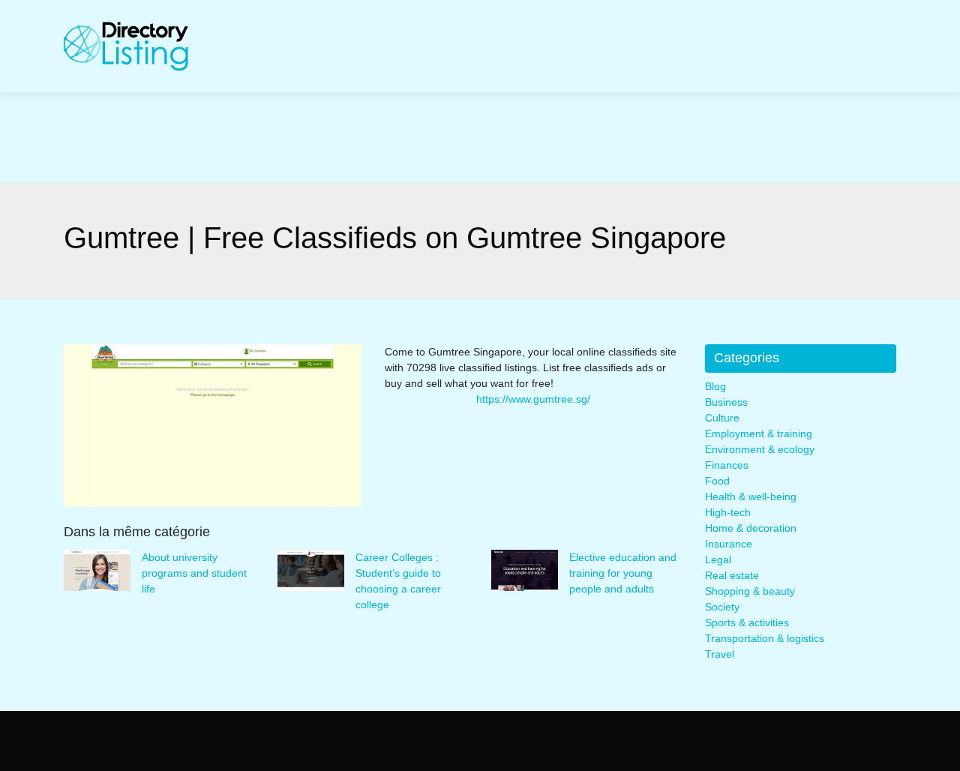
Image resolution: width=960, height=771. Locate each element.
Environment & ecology (759, 449)
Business (726, 402)
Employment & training (758, 434)
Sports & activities (747, 622)
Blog (715, 386)
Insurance (728, 544)
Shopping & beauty (750, 591)
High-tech (728, 512)
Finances (726, 465)
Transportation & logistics (764, 638)
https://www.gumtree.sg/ (533, 399)
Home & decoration (750, 528)
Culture (722, 418)
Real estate (732, 575)
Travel (719, 654)
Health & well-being (750, 496)
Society (722, 607)
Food (717, 481)
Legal (718, 560)
